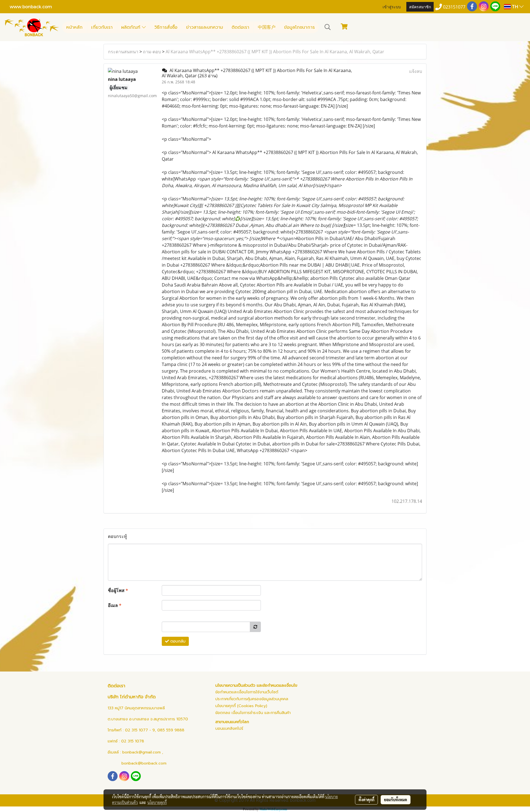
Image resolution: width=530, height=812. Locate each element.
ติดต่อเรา (240, 27)
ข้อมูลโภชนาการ (299, 27)
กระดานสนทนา (123, 52)
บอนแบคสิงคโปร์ (229, 728)
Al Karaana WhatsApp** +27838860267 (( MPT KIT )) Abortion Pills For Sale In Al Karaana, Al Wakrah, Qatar (275, 52)
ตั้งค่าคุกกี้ (366, 799)
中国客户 (266, 27)
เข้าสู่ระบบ (392, 6)
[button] (328, 27)
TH (515, 6)
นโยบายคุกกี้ (157, 802)
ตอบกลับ (177, 641)
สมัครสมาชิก (420, 6)
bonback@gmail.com (141, 752)
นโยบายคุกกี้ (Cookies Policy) (241, 706)
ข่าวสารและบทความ (204, 27)
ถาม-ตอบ (152, 52)
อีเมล (114, 605)
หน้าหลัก (74, 27)
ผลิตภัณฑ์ (131, 27)
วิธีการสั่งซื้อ (165, 27)
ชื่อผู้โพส (118, 590)
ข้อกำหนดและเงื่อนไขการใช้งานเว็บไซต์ (246, 692)
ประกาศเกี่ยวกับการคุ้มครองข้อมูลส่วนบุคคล (251, 699)
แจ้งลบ (415, 71)
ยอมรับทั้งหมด (395, 799)
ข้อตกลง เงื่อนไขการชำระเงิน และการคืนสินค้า (253, 713)
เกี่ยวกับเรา (102, 27)
